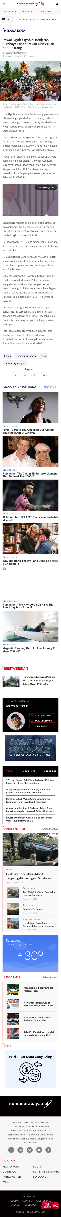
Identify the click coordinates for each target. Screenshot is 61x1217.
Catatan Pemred (45, 11)
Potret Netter (12, 1176)
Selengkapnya (50, 828)
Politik (37, 1166)
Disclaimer (30, 1204)
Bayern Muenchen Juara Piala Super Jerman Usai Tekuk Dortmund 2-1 (29, 819)
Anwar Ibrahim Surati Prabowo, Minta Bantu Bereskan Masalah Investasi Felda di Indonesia (30, 810)
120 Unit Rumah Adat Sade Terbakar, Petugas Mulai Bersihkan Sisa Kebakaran (30, 781)
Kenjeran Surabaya (26, 355)
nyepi (44, 355)
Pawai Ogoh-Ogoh (15, 363)
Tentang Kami (10, 11)
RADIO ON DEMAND (43, 721)
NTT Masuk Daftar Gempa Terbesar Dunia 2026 (37, 1019)
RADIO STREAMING (43, 715)
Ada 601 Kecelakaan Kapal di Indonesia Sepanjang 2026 (39, 1034)
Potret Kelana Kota (46, 1171)
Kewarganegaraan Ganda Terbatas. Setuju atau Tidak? (38, 1004)
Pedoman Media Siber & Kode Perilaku (30, 1200)
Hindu (7, 355)
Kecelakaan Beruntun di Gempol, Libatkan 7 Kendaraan (39, 924)
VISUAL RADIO (41, 726)
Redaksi (15, 1204)
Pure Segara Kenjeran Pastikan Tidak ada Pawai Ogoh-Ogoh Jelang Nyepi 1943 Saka (39, 680)
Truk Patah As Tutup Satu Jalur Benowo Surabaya (39, 894)
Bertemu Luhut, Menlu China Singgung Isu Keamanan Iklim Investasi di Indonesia (28, 800)
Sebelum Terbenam (33, 909)
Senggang (39, 1176)
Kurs (6, 1181)
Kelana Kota (27, 11)
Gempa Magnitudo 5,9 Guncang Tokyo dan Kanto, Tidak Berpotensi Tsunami (28, 791)
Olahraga (9, 1171)
